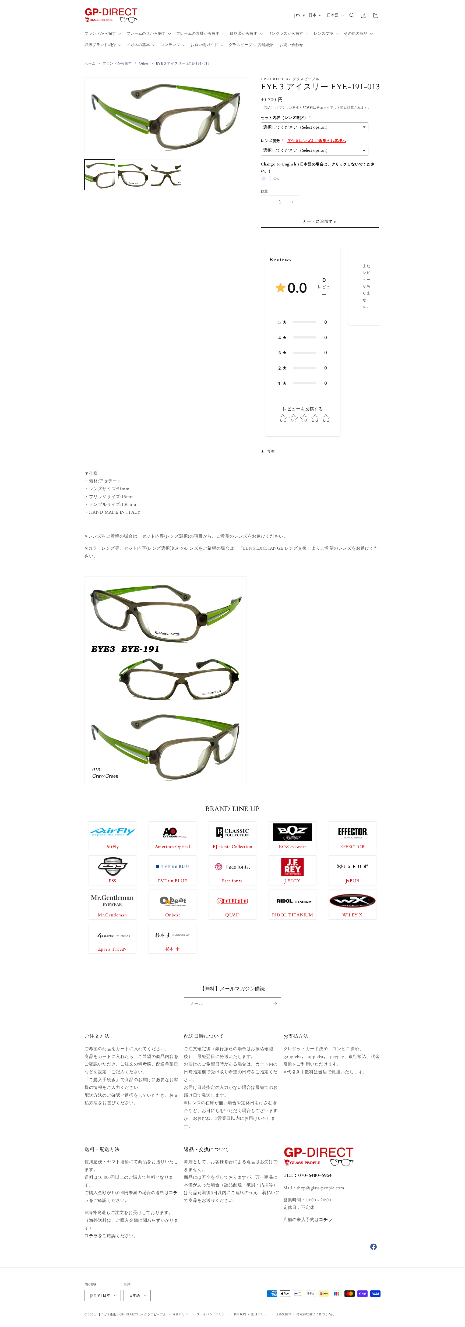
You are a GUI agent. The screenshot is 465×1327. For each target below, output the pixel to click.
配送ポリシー (260, 1314)
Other (144, 63)
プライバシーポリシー (212, 1314)
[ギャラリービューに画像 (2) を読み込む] (133, 175)
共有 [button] (271, 451)
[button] (102, 33)
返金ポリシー (181, 1314)
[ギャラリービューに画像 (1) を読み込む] (99, 175)
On (276, 178)
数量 (264, 191)
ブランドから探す (117, 63)
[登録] (275, 1003)
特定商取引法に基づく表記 (315, 1314)
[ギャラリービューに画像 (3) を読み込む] (166, 175)
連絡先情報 (283, 1314)
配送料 (308, 107)
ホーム (90, 63)
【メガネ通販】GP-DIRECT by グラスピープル (131, 1314)
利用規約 (240, 1314)
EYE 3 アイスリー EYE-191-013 (183, 63)
